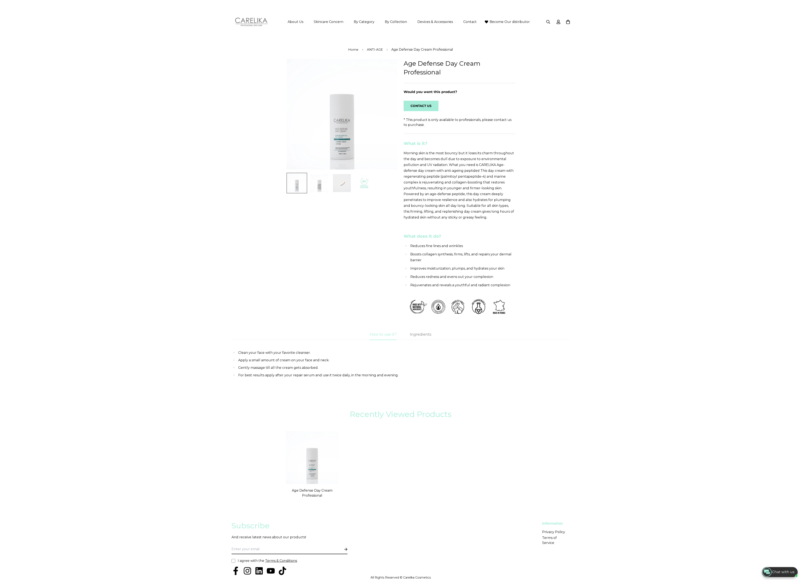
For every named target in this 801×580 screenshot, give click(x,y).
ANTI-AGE (375, 49)
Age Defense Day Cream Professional (312, 492)
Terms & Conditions (281, 561)
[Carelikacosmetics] (251, 22)
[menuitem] (297, 21)
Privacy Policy (553, 532)
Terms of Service (549, 540)
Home (353, 49)
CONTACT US (421, 106)
